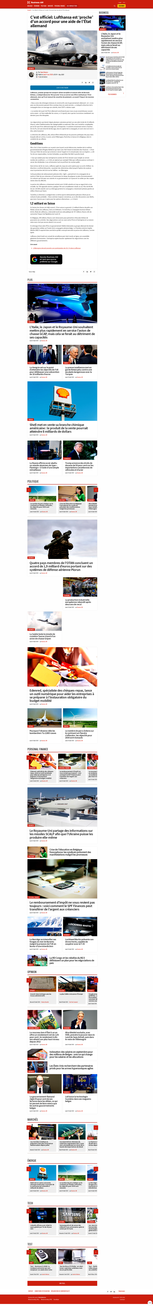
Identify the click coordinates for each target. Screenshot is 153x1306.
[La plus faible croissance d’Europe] (72, 977)
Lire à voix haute (62, 88)
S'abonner (121, 6)
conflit (66, 363)
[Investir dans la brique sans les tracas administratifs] (42, 977)
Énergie (31, 420)
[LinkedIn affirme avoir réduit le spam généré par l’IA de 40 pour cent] (42, 1209)
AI (30, 1222)
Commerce (67, 459)
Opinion (32, 990)
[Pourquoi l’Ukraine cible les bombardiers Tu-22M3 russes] (44, 709)
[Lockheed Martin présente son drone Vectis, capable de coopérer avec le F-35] (80, 918)
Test (31, 1263)
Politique (43, 6)
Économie (36, 6)
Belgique (29, 6)
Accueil (29, 10)
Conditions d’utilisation (42, 1291)
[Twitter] (111, 1291)
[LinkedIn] (114, 1291)
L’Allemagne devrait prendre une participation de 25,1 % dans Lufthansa (56, 248)
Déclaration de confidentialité (60, 1291)
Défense (31, 459)
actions (32, 1138)
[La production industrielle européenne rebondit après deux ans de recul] (80, 578)
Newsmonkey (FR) (46, 1299)
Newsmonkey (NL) (33, 1299)
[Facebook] (107, 1291)
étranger (91, 1222)
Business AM (44, 340)
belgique (61, 990)
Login (119, 2)
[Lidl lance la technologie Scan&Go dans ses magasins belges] (80, 1075)
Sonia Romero (44, 72)
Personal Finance (59, 6)
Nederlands (122, 1291)
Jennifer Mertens (45, 1274)
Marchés (50, 6)
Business (31, 69)
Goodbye (56, 1299)
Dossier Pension (33, 1059)
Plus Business (116, 93)
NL (124, 2)
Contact (30, 1291)
